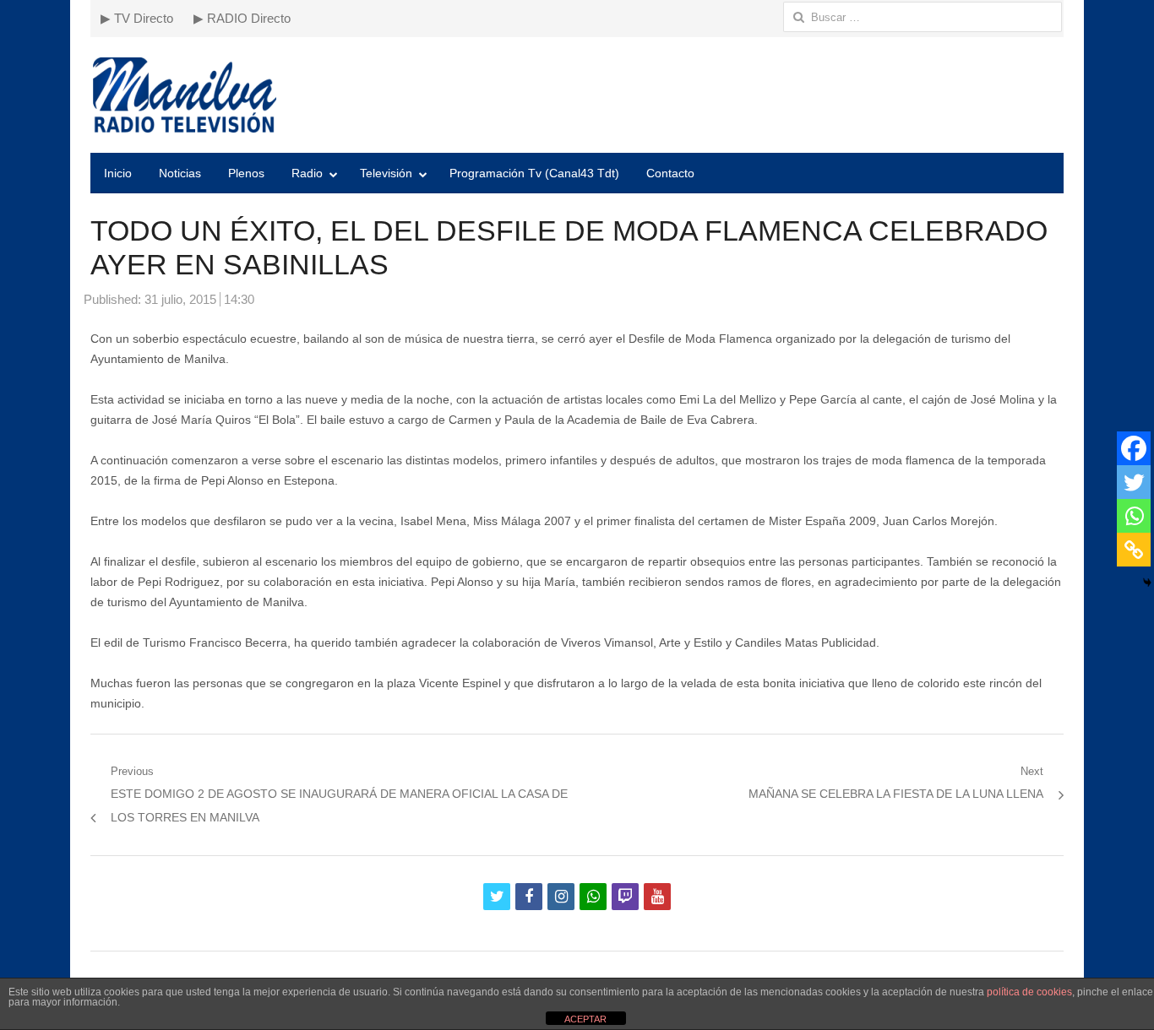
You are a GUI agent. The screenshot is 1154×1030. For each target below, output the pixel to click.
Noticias (180, 173)
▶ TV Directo (137, 18)
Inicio (118, 173)
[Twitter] (1134, 482)
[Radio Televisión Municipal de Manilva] (577, 95)
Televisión (386, 173)
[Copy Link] (1134, 549)
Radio (307, 173)
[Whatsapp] (1134, 516)
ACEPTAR (585, 1019)
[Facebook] (1134, 448)
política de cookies (1029, 992)
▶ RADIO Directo (242, 18)
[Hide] (1147, 582)
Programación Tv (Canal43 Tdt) (534, 173)
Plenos (246, 173)
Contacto (670, 173)
